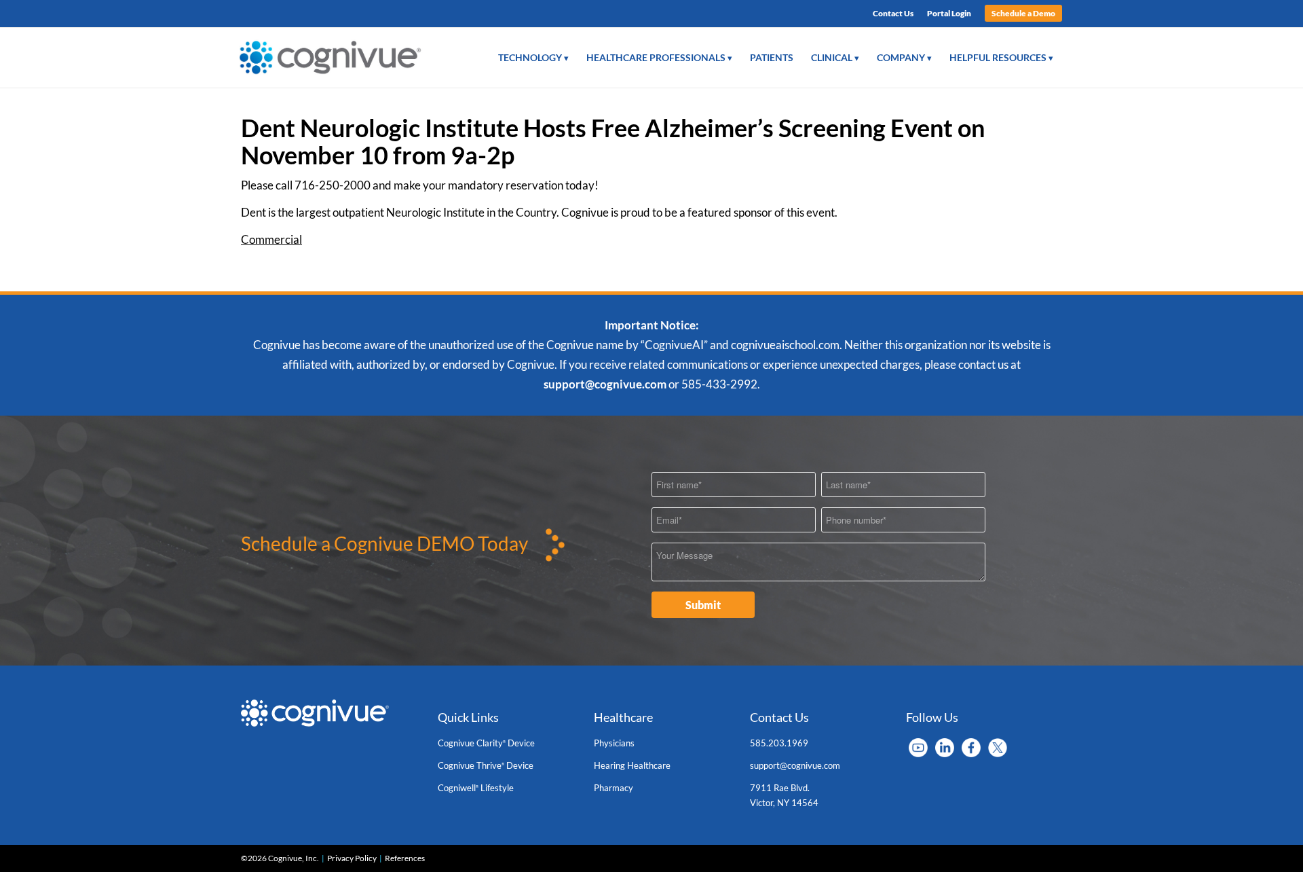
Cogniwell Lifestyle (476, 787)
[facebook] (971, 746)
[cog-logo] (334, 58)
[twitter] (997, 746)
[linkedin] (944, 746)
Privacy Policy (352, 858)
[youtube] (918, 746)
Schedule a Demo (1023, 13)
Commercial (271, 239)
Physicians (614, 743)
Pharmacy (613, 787)
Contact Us (893, 13)
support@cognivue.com (605, 384)
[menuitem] (893, 13)
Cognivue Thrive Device (485, 765)
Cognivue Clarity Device (486, 743)
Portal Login (949, 13)
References (405, 858)
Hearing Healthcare (632, 765)
